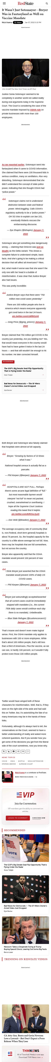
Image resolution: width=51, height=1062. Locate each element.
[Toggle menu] (4, 3)
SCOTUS (21, 761)
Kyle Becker (8, 911)
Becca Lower (8, 952)
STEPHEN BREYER (9, 764)
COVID (4, 761)
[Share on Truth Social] (9, 751)
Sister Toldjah (8, 870)
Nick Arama (7, 22)
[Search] (47, 3)
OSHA (12, 761)
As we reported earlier (13, 164)
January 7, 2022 (38, 475)
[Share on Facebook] (14, 751)
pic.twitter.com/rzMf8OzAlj (25, 316)
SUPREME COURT (26, 764)
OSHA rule (35, 110)
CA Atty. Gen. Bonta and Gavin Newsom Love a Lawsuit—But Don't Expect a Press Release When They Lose (24, 1038)
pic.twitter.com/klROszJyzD (25, 514)
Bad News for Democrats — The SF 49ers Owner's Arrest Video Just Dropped (25, 907)
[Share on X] (4, 751)
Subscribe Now (38, 818)
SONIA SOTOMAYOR (35, 761)
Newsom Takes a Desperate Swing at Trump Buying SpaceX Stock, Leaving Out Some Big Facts (25, 948)
